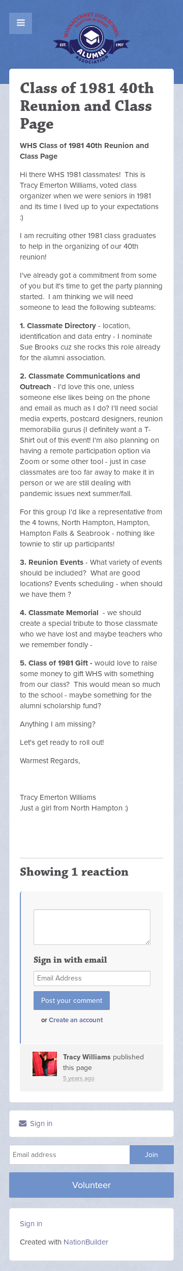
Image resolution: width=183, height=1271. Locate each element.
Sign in (40, 1123)
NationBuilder (86, 1242)
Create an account (76, 1020)
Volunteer (91, 1185)
